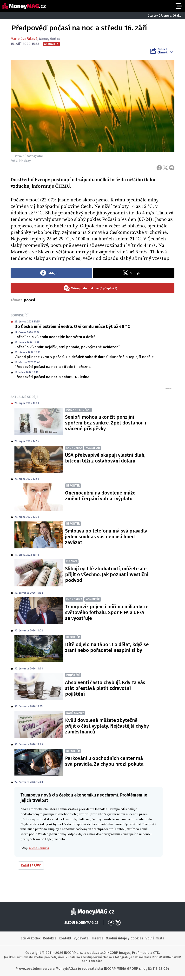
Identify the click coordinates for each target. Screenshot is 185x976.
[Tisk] (171, 167)
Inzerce (97, 938)
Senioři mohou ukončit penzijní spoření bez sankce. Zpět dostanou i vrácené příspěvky (105, 422)
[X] (165, 167)
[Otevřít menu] (178, 6)
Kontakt (65, 938)
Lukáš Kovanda (39, 848)
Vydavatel (81, 938)
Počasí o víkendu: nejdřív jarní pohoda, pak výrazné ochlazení (66, 347)
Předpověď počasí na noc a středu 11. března (52, 367)
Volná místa (154, 938)
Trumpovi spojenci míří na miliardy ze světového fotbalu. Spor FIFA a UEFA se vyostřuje (106, 612)
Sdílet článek (162, 51)
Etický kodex (30, 938)
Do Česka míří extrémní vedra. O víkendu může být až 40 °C (72, 326)
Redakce (49, 938)
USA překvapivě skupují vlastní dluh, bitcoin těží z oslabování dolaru (105, 458)
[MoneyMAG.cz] (24, 6)
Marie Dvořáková (24, 39)
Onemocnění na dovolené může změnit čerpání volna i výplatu (100, 495)
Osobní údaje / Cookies (124, 938)
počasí (29, 300)
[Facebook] (159, 167)
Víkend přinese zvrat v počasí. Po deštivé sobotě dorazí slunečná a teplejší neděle (84, 357)
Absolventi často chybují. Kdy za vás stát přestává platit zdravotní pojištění (105, 688)
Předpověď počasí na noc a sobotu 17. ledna (51, 377)
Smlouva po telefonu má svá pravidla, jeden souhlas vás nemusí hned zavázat (106, 536)
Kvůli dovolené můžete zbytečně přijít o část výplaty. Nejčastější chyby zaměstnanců (107, 726)
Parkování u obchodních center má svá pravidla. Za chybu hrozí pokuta (104, 761)
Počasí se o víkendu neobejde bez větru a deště (54, 337)
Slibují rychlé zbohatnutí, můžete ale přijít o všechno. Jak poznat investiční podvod (106, 574)
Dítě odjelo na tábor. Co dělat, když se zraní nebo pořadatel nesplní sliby (107, 647)
